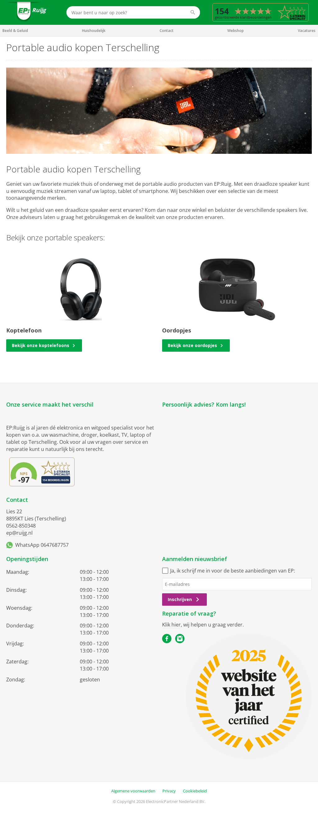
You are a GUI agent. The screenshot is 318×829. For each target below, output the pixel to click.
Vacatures (307, 30)
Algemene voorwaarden (133, 791)
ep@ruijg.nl (19, 532)
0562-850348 (21, 525)
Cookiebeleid (195, 791)
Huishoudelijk (94, 30)
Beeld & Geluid (15, 30)
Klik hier (171, 624)
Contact (167, 30)
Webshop (235, 30)
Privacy (169, 791)
